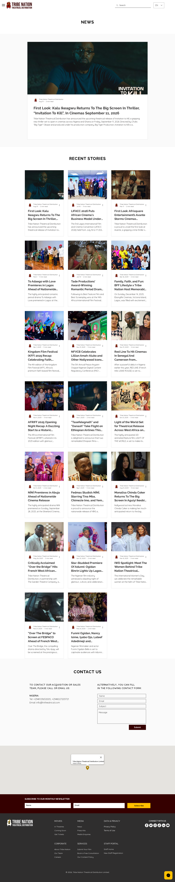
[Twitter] (151, 825)
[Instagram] (155, 825)
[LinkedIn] (163, 825)
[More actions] (60, 205)
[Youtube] (168, 825)
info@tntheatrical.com (48, 702)
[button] (3, 5)
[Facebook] (146, 825)
